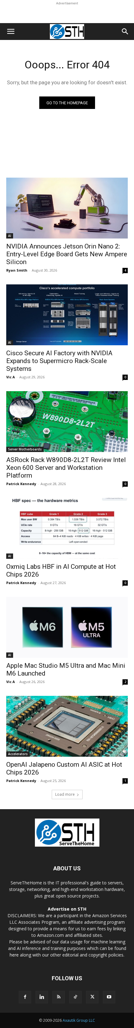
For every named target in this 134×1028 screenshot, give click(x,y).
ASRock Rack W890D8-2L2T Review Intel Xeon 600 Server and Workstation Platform (66, 467)
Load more (65, 794)
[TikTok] (75, 997)
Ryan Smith (16, 270)
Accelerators (18, 754)
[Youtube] (109, 997)
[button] (11, 31)
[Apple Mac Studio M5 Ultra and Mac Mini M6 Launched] (67, 627)
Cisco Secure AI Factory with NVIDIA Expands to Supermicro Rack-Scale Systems (59, 360)
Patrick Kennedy (21, 483)
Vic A (10, 377)
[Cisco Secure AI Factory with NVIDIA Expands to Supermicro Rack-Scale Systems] (67, 314)
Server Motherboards (25, 449)
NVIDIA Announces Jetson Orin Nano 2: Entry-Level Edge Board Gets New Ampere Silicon (66, 254)
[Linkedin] (42, 997)
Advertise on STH (67, 909)
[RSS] (58, 997)
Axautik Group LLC (79, 1020)
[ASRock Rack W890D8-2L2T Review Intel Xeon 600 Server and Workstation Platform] (67, 421)
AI (9, 236)
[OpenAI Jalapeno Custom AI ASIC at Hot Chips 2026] (67, 726)
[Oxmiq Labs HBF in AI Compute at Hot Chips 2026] (67, 528)
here (14, 955)
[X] (92, 997)
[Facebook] (25, 997)
